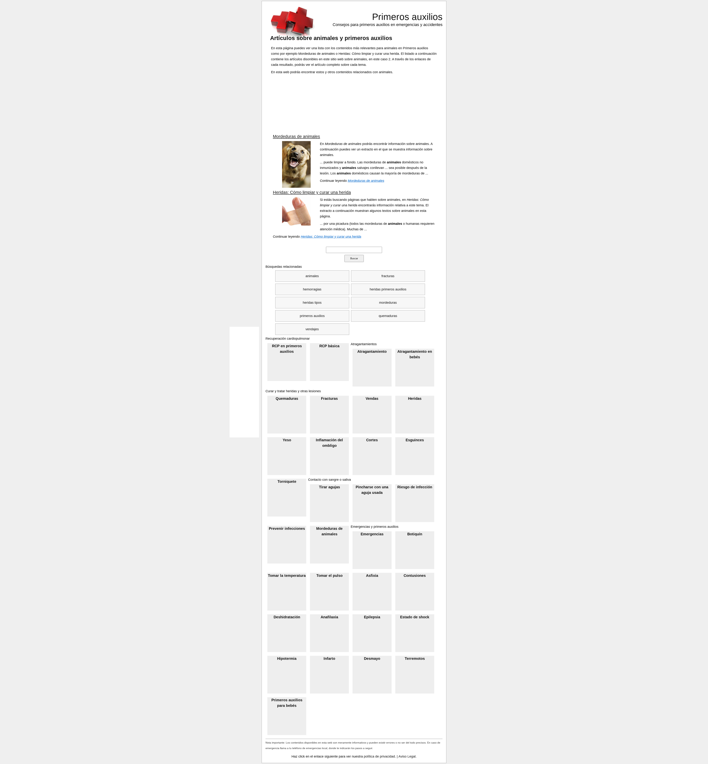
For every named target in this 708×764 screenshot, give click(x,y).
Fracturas (329, 398)
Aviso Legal (407, 756)
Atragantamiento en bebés (414, 354)
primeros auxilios (312, 316)
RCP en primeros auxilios (287, 349)
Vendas (372, 398)
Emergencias (372, 534)
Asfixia (372, 576)
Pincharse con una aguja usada (372, 490)
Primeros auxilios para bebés (286, 703)
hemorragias (312, 289)
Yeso (287, 440)
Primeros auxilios (407, 17)
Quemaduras (287, 398)
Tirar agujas (329, 487)
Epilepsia (372, 617)
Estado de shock (414, 617)
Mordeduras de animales (296, 136)
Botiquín (414, 534)
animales (312, 276)
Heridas (414, 398)
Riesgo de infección (414, 487)
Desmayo (372, 658)
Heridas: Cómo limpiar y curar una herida (312, 192)
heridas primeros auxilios (388, 289)
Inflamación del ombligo (329, 443)
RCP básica (329, 346)
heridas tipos (312, 302)
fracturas (387, 276)
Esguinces (415, 440)
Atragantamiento (372, 351)
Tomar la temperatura (287, 576)
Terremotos (415, 658)
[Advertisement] (354, 104)
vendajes (312, 329)
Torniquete (286, 481)
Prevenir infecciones (287, 528)
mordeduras (388, 302)
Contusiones (415, 576)
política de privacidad (379, 756)
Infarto (329, 658)
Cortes (372, 440)
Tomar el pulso (329, 576)
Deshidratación (287, 617)
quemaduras (388, 316)
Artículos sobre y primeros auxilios (331, 38)
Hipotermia (286, 658)
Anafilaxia (329, 617)
